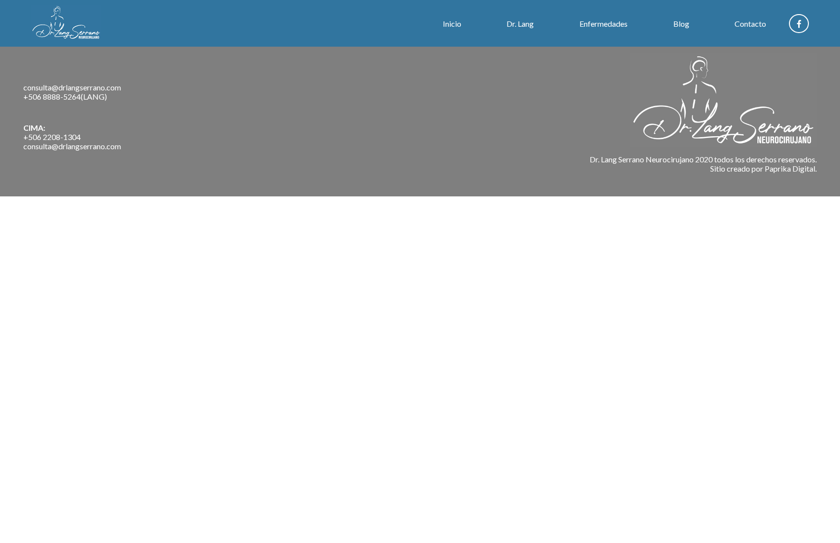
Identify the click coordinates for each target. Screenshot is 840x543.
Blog (681, 23)
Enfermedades (603, 23)
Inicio (452, 23)
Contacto (750, 23)
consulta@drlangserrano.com (72, 87)
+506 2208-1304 (52, 136)
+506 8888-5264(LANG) (65, 96)
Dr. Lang (520, 23)
